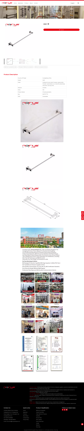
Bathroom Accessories (40, 410)
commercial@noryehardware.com (13, 421)
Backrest (38, 425)
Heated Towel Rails (40, 412)
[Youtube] (64, 410)
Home (15, 3)
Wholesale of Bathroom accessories (26, 67)
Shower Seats (39, 417)
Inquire (62, 29)
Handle (37, 423)
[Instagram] (66, 410)
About (31, 3)
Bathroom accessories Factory (41, 67)
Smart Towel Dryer (40, 421)
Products (25, 414)
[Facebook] (62, 410)
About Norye (25, 415)
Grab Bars (38, 415)
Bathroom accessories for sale (10, 67)
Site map (56, 429)
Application (20, 3)
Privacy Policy (26, 419)
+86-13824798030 (12, 419)
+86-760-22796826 (9, 417)
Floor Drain (38, 426)
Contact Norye (26, 417)
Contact (36, 3)
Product (26, 3)
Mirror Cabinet (39, 419)
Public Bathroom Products (41, 414)
